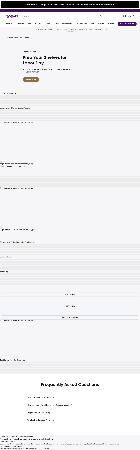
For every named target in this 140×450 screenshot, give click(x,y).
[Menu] (129, 16)
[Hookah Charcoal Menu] (52, 24)
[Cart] (134, 16)
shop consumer (127, 24)
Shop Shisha (70, 306)
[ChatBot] (124, 16)
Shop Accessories (70, 317)
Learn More (114, 444)
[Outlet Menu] (115, 24)
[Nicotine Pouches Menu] (105, 24)
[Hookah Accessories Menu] (74, 24)
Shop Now (31, 79)
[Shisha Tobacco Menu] (32, 24)
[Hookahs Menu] (15, 24)
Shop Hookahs (70, 295)
